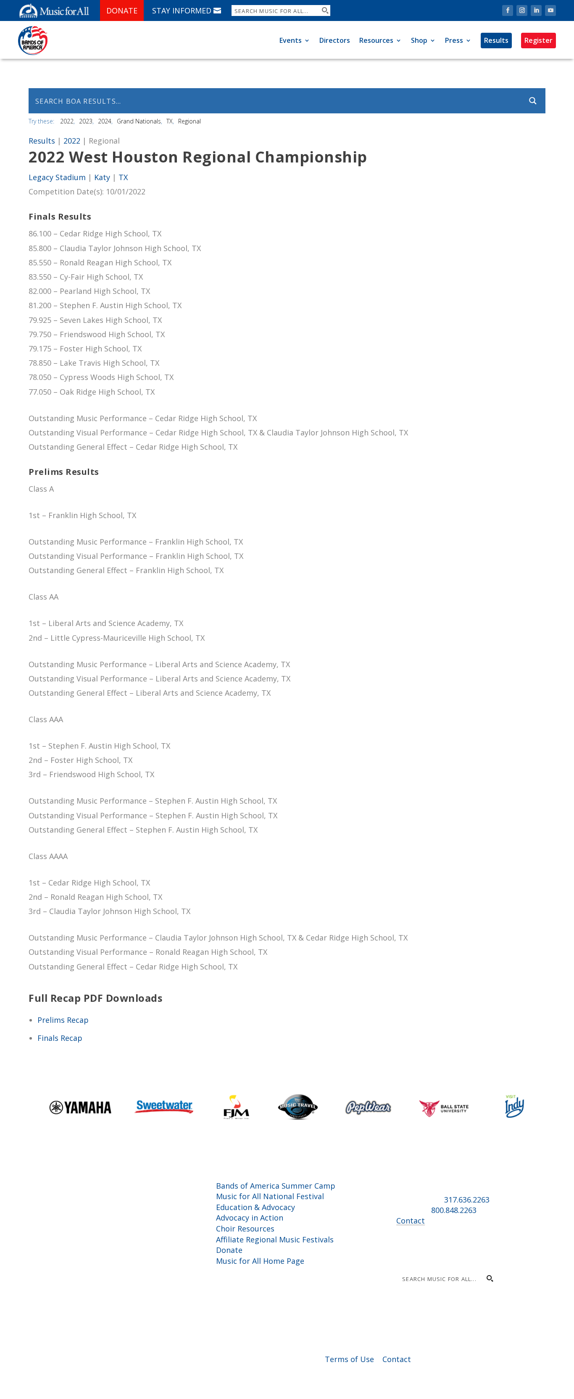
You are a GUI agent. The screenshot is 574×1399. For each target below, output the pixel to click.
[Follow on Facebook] (507, 10)
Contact (410, 1221)
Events (290, 40)
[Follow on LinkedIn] (536, 10)
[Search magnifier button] (325, 10)
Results (496, 40)
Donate (121, 10)
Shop (419, 40)
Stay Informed (181, 10)
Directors (334, 40)
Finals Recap (59, 1038)
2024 (104, 121)
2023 (85, 121)
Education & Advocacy (255, 1207)
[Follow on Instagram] (521, 10)
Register (538, 40)
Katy (102, 177)
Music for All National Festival (270, 1196)
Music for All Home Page (260, 1261)
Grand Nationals (139, 121)
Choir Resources (245, 1228)
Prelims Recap (63, 1020)
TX (169, 121)
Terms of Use (349, 1359)
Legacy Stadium (57, 177)
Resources (376, 40)
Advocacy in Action (249, 1218)
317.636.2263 (467, 1200)
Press (454, 40)
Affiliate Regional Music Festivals (275, 1239)
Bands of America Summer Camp (275, 1186)
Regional (189, 121)
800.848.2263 (454, 1210)
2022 (67, 121)
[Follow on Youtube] (550, 10)
